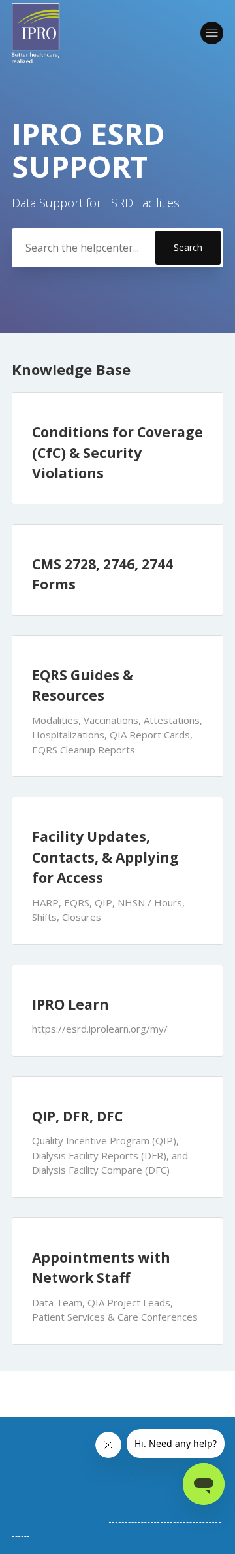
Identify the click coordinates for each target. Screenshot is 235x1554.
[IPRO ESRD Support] (36, 33)
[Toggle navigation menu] (211, 33)
